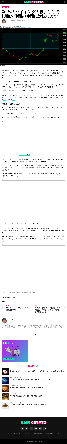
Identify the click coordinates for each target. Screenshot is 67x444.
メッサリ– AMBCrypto (24, 155)
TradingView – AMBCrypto (26, 90)
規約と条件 (59, 433)
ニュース (6, 433)
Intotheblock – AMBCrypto (34, 223)
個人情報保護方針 (49, 433)
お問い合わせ (27, 433)
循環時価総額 (17, 117)
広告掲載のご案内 (37, 433)
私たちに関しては (16, 433)
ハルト (13, 22)
